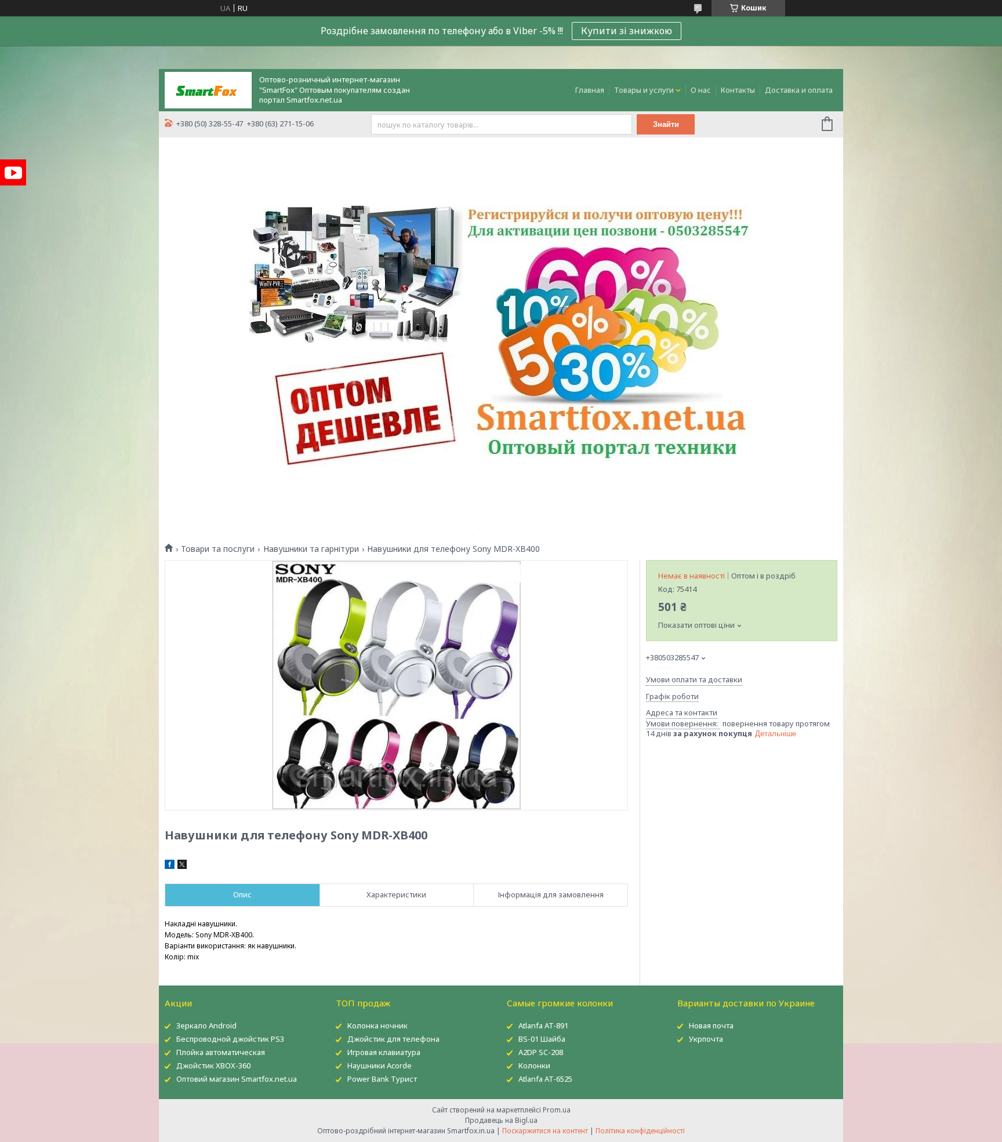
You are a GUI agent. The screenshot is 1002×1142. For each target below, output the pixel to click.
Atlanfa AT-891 (543, 1025)
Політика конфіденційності (640, 1131)
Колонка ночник (377, 1025)
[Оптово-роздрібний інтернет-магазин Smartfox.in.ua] (208, 89)
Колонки (534, 1065)
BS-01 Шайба (541, 1039)
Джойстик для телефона (393, 1039)
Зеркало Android (206, 1025)
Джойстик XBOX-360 (213, 1065)
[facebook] (170, 866)
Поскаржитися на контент (545, 1131)
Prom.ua (557, 1110)
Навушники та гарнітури (311, 549)
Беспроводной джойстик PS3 (230, 1039)
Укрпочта (706, 1039)
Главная (589, 90)
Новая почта (711, 1025)
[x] (182, 866)
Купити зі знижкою (626, 30)
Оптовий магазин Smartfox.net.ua (236, 1079)
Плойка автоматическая (220, 1052)
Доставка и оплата (799, 90)
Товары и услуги (644, 90)
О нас (701, 90)
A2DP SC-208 (540, 1052)
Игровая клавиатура (383, 1052)
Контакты (738, 90)
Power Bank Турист (382, 1079)
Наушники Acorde (379, 1065)
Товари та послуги (218, 549)
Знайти (666, 124)
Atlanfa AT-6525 (545, 1079)
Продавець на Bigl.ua (501, 1120)
